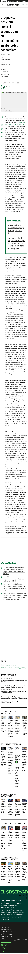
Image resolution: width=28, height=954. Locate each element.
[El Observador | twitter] (18, 892)
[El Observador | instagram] (23, 892)
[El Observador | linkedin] (20, 895)
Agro (16, 905)
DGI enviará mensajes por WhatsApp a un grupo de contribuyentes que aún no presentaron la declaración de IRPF (14, 697)
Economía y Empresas (7, 905)
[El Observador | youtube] (26, 892)
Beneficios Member (16, 900)
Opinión (3, 912)
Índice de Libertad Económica (8, 665)
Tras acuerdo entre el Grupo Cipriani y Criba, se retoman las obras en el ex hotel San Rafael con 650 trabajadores (13, 686)
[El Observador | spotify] (23, 895)
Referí (2, 903)
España (20, 917)
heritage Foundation (6, 667)
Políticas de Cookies (6, 942)
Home (2, 900)
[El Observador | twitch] (26, 898)
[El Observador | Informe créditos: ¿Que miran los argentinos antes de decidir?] (3, 801)
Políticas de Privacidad (4, 945)
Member (7, 900)
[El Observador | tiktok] (17, 895)
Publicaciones (18, 914)
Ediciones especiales (7, 914)
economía (16, 667)
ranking (23, 667)
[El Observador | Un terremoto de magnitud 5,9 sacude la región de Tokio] (17, 829)
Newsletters (5, 917)
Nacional (8, 903)
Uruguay (4, 1)
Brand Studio (5, 907)
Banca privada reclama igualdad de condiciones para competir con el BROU (14, 681)
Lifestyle (19, 910)
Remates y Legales (18, 912)
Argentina (11, 1)
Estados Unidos (5, 919)
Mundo (12, 907)
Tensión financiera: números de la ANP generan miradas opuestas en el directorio (12, 701)
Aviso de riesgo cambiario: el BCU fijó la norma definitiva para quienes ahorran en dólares (13, 692)
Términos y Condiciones (4, 948)
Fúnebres (9, 912)
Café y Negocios (17, 903)
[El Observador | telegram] (26, 895)
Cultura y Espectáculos (8, 910)
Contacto (3, 951)
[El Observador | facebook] (20, 892)
